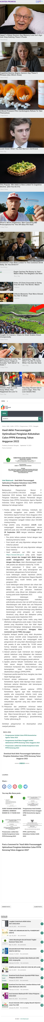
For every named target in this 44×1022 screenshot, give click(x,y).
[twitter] (9, 787)
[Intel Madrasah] (6, 407)
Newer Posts (6, 906)
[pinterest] (15, 787)
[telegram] (25, 787)
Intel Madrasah (7, 480)
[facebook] (4, 787)
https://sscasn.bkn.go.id (15, 555)
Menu (4, 413)
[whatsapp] (20, 787)
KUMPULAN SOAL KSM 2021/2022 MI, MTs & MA (24, 967)
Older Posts (38, 906)
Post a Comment (7, 448)
